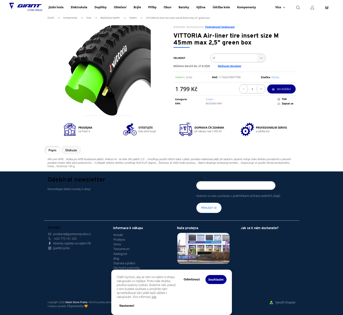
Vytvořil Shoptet (285, 302)
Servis (117, 244)
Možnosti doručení (229, 66)
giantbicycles (61, 248)
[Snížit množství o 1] (243, 89)
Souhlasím (216, 280)
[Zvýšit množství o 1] (261, 89)
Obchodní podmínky (126, 268)
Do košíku (284, 89)
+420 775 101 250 (65, 239)
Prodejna (119, 240)
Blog (116, 258)
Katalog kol (120, 254)
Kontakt (118, 235)
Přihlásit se (209, 207)
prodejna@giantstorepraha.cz (72, 234)
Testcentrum (121, 249)
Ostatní (209, 99)
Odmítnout (192, 279)
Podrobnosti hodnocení (220, 27)
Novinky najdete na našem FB (72, 243)
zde (154, 297)
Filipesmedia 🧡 (77, 306)
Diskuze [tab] (71, 150)
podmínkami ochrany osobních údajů (256, 196)
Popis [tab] (52, 150)
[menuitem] (56, 7)
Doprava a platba (124, 263)
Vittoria (275, 77)
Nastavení (126, 306)
